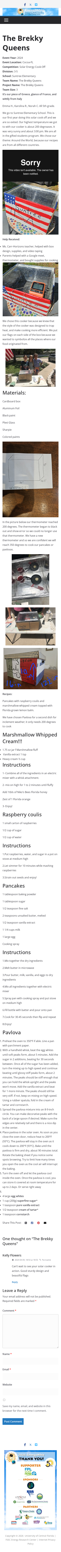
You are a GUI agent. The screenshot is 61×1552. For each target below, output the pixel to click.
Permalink (46, 1260)
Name (7, 1354)
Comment (9, 1310)
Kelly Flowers (12, 1255)
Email (7, 1369)
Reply (15, 1282)
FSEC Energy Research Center (21, 1539)
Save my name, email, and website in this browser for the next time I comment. (27, 1408)
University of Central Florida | (40, 1535)
